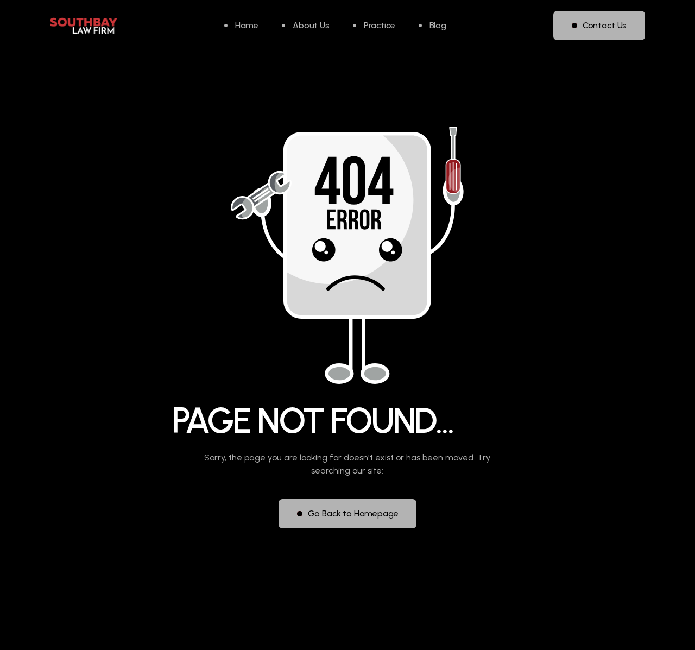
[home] (83, 25)
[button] (374, 25)
